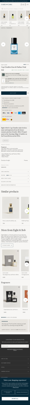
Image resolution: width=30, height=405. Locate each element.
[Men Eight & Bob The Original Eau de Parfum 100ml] (10, 260)
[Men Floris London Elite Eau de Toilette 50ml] (21, 16)
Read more (16, 387)
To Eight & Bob (6, 245)
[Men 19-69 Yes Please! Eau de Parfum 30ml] (13, 16)
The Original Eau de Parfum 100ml (11, 274)
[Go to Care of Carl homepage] (6, 4)
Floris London (4, 22)
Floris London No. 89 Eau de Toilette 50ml (9, 221)
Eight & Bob (4, 64)
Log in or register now (9, 82)
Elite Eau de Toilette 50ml (21, 23)
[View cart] (25, 4)
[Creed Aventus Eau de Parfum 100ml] (11, 308)
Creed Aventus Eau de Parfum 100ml (11, 309)
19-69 (10, 22)
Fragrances (9, 28)
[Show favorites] (23, 4)
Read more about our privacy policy (15, 350)
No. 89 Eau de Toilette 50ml (3, 23)
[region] (15, 325)
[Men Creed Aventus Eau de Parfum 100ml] (11, 297)
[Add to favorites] (17, 198)
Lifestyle (3, 28)
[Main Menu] (27, 4)
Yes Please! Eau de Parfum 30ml (12, 23)
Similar (9, 191)
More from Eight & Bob (13, 230)
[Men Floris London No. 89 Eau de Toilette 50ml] (4, 16)
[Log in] (21, 4)
